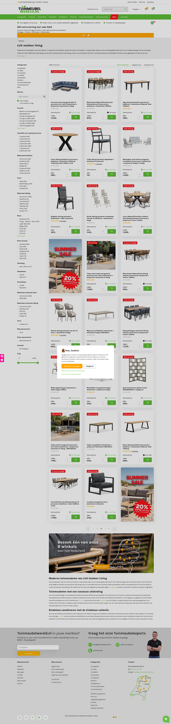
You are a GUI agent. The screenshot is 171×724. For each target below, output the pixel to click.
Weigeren (89, 366)
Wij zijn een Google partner (71, 374)
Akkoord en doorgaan (72, 366)
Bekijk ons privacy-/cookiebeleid (73, 371)
